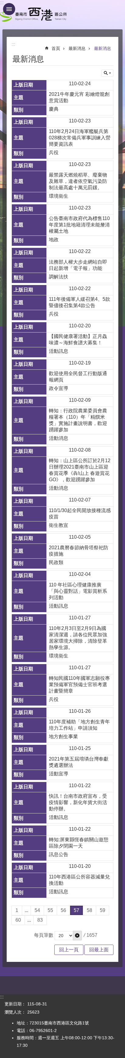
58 (89, 910)
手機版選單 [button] (9, 9)
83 (40, 920)
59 (102, 910)
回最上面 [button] (99, 949)
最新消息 (77, 48)
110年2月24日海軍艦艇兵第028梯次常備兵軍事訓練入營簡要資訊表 (79, 138)
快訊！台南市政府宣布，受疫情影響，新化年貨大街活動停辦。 (78, 802)
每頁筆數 (43, 935)
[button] (77, 935)
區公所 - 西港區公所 (33, 14)
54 (37, 910)
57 (76, 910)
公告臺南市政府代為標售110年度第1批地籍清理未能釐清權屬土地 (79, 225)
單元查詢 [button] (107, 73)
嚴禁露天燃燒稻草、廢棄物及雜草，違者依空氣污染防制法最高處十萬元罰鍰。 (78, 181)
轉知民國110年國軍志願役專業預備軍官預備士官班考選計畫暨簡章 (79, 684)
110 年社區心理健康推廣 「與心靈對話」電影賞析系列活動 (78, 591)
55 (50, 910)
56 (63, 910)
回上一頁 (69, 949)
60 (18, 920)
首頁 (56, 48)
